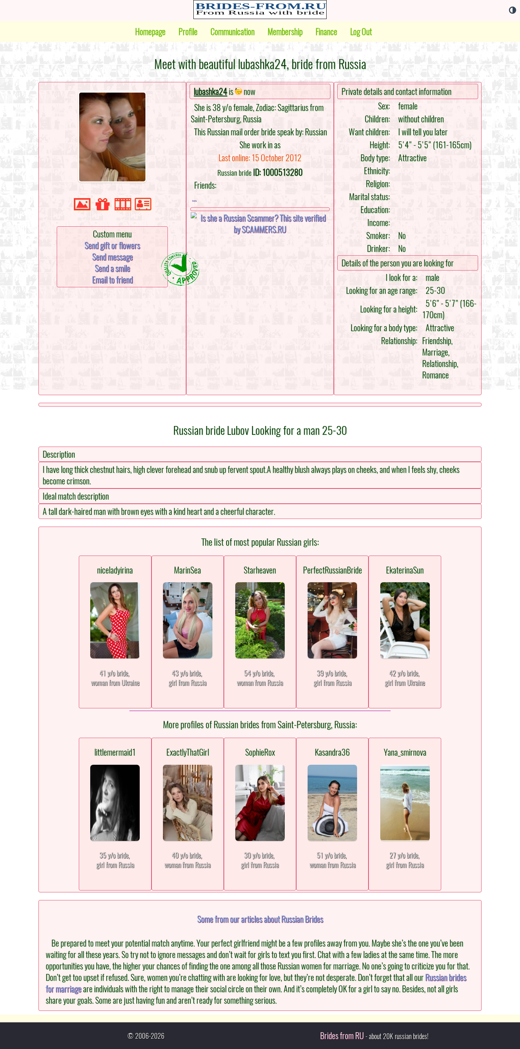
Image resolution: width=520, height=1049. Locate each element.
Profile (188, 31)
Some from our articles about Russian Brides (260, 919)
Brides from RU (342, 1035)
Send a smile (112, 268)
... (194, 197)
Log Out (361, 31)
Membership (285, 31)
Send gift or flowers (112, 245)
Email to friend (112, 279)
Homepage (150, 31)
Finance (326, 31)
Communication (233, 31)
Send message (112, 257)
